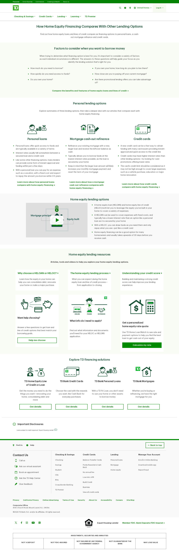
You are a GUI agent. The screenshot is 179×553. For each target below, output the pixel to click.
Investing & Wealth (53, 1)
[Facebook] (21, 523)
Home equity (116, 470)
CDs (56, 475)
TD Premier (90, 17)
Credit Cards (45, 17)
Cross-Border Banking (64, 485)
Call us (22, 461)
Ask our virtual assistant (30, 466)
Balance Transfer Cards (92, 460)
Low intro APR (88, 477)
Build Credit (87, 482)
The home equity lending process (89, 273)
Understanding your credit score (141, 273)
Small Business (27, 1)
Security (81, 500)
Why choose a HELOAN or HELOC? (37, 273)
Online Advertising (51, 500)
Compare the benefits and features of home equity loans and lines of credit (89, 91)
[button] (120, 7)
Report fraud (143, 470)
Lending (61, 17)
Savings (58, 465)
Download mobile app (147, 465)
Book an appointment (29, 472)
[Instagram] (27, 523)
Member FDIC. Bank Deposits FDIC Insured (142, 523)
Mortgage (115, 465)
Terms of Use (68, 500)
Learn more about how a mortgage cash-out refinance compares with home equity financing (87, 185)
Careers (119, 500)
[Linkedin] (39, 523)
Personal (16, 1)
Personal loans (117, 460)
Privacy (16, 500)
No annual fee (88, 472)
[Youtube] (33, 523)
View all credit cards (91, 492)
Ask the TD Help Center (29, 478)
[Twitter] (16, 523)
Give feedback (25, 484)
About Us (66, 1)
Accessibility (106, 500)
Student (58, 470)
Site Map (130, 500)
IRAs (57, 480)
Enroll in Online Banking (148, 460)
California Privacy (31, 500)
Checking (59, 460)
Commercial (40, 1)
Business (86, 487)
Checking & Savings (23, 17)
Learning (75, 17)
